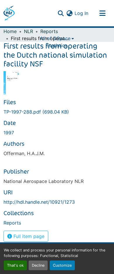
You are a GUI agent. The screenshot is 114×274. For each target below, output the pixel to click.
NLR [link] (28, 31)
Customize (62, 265)
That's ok (15, 265)
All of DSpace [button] (55, 38)
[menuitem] (57, 38)
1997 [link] (9, 133)
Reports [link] (49, 31)
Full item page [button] (28, 236)
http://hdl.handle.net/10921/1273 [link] (39, 202)
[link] (57, 111)
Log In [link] (81, 13)
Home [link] (10, 31)
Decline (38, 265)
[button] (9, 13)
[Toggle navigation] (102, 13)
